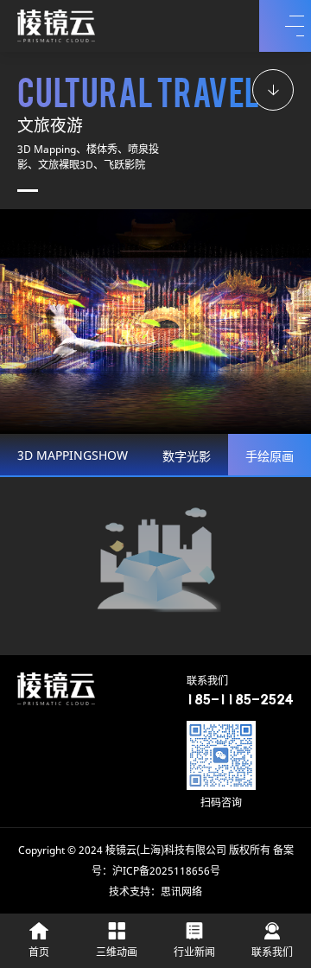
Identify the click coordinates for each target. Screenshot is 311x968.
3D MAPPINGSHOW (72, 456)
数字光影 (186, 457)
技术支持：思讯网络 (155, 892)
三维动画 (116, 952)
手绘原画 (269, 457)
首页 (39, 952)
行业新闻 (194, 952)
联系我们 (272, 952)
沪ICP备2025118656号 (166, 871)
